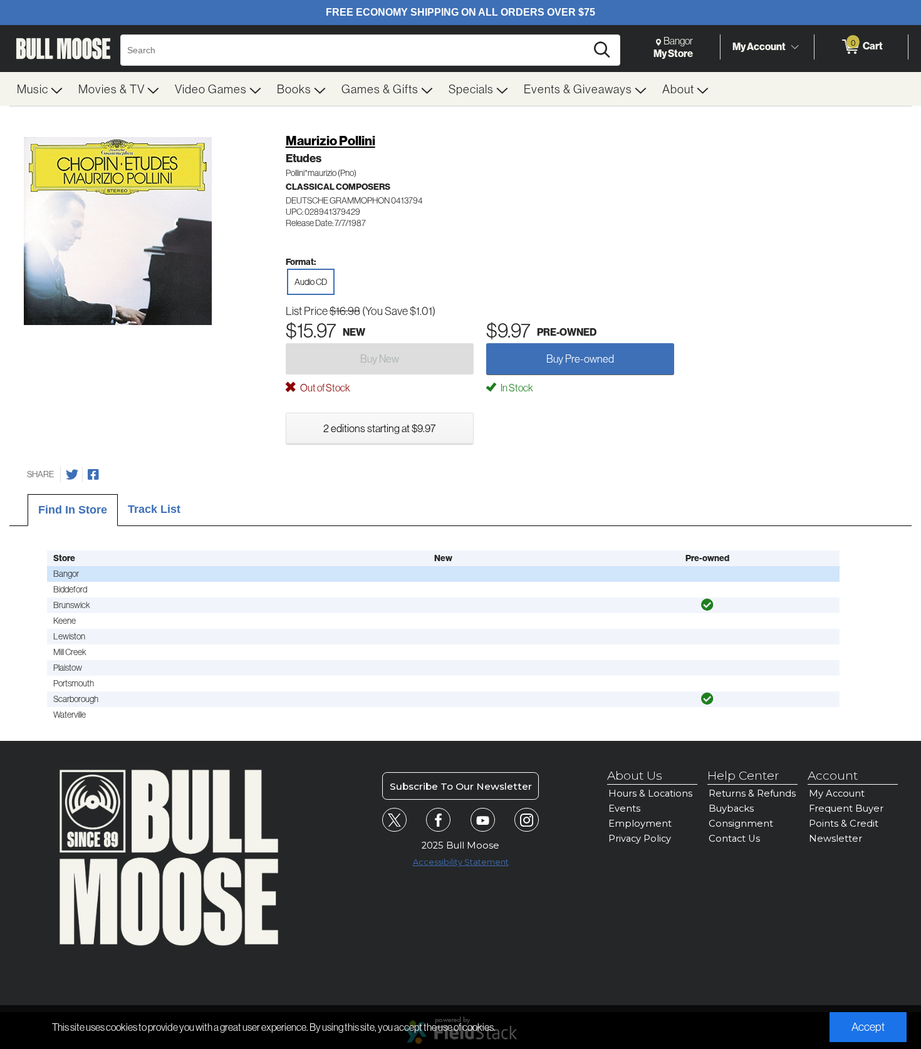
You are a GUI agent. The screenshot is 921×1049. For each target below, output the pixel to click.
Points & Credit (843, 823)
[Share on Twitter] (72, 474)
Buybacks (731, 808)
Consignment (741, 823)
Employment (640, 823)
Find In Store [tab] (72, 510)
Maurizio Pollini (330, 140)
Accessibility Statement (461, 862)
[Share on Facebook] (93, 474)
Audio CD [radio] (310, 281)
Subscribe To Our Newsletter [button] (461, 786)
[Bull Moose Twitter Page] (394, 820)
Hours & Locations (650, 793)
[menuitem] (40, 89)
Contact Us (734, 838)
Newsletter (835, 838)
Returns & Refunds (752, 793)
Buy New (379, 358)
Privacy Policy (639, 838)
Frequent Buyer (846, 808)
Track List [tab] (154, 509)
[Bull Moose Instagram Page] (526, 820)
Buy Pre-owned (580, 358)
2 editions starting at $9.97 (379, 428)
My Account (759, 46)
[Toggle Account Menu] (794, 46)
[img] (707, 605)
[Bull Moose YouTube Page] (482, 820)
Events (624, 808)
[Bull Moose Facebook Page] (438, 820)
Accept (868, 1027)
